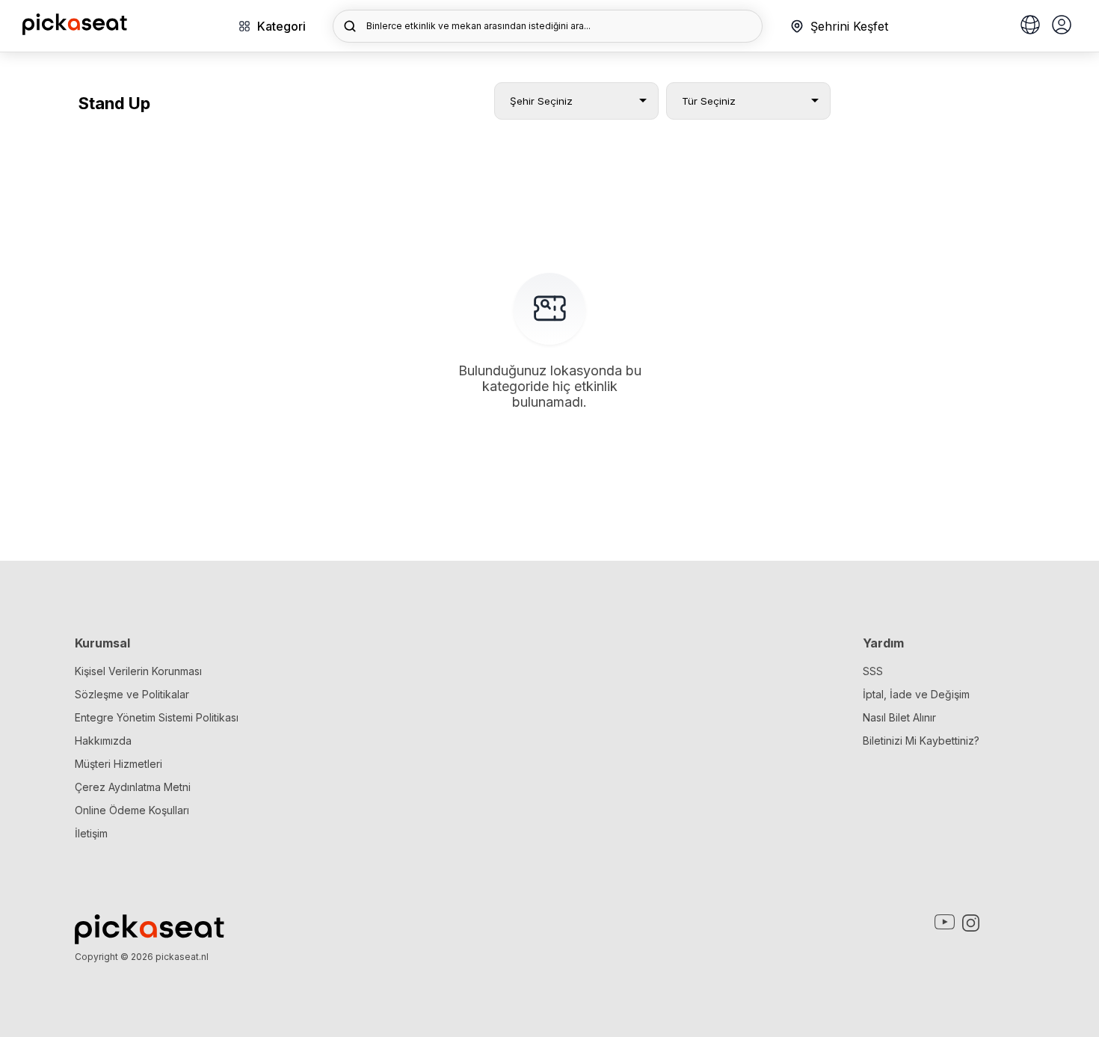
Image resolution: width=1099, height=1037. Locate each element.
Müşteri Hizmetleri (118, 763)
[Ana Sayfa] (74, 30)
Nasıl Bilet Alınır (899, 717)
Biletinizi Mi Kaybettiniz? (921, 740)
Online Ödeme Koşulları (132, 810)
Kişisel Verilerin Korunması (138, 671)
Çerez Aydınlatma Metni (133, 787)
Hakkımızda (103, 740)
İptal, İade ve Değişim (916, 694)
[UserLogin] (1062, 26)
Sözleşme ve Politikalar (132, 694)
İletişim (91, 833)
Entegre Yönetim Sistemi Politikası (156, 717)
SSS (873, 671)
